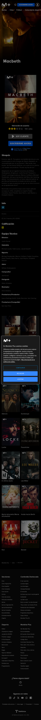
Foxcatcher (25, 447)
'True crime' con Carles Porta (28, 605)
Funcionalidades (25, 631)
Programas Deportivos (26, 613)
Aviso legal (20, 704)
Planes (22, 652)
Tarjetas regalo (24, 666)
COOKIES (36, 704)
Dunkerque (25, 414)
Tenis (3, 647)
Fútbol (19, 10)
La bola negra (24, 583)
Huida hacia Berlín (28, 514)
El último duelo (7, 481)
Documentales (6, 613)
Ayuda (20, 685)
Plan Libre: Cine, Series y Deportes (27, 646)
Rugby (3, 650)
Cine (11, 10)
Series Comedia (6, 610)
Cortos (3, 594)
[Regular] (14, 129)
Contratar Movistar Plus (27, 642)
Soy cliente (22, 136)
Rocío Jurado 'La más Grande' (29, 602)
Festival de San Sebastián (27, 607)
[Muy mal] (9, 129)
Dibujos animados (25, 610)
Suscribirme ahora (26, 5)
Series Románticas (7, 607)
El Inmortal (23, 591)
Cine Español (5, 586)
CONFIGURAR (20, 368)
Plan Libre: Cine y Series (27, 650)
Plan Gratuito (24, 655)
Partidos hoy (5, 663)
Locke (4, 447)
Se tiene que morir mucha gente (29, 594)
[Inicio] (6, 5)
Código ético (24, 639)
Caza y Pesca (24, 615)
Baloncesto (5, 645)
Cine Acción (5, 591)
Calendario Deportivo (8, 660)
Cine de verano (6, 597)
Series (4, 10)
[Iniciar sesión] (37, 4)
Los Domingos (24, 586)
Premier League (6, 637)
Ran (3, 550)
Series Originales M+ (7, 605)
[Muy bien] (20, 129)
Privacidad (29, 704)
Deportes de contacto (8, 655)
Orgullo (4, 618)
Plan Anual (23, 658)
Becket (23, 550)
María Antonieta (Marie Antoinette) (10, 515)
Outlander (23, 597)
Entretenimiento (6, 615)
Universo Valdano (7, 642)
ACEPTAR (20, 379)
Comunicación (24, 668)
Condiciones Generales (27, 637)
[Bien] (17, 129)
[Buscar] (15, 5)
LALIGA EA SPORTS (7, 634)
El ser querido (24, 581)
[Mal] (12, 129)
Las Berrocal (24, 599)
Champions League (7, 631)
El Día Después (6, 639)
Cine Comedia (6, 589)
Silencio (4, 414)
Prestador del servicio (8, 704)
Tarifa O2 (23, 663)
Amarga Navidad (25, 589)
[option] (13, 327)
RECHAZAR (20, 373)
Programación (6, 666)
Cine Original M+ (6, 583)
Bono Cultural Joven (26, 660)
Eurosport (4, 658)
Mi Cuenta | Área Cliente (27, 634)
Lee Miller (24, 481)
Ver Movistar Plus (25, 629)
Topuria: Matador (6, 652)
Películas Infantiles (7, 599)
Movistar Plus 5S (25, 618)
